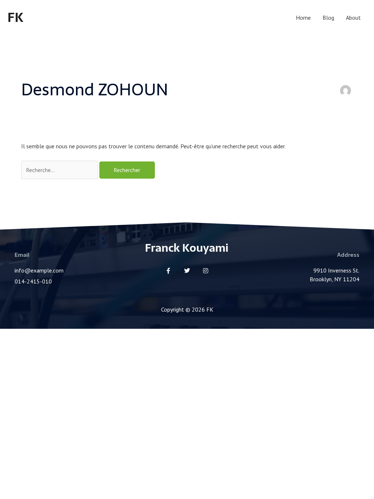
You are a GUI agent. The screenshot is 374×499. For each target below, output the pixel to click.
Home (303, 17)
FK (15, 17)
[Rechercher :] (60, 170)
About (353, 17)
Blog (328, 17)
